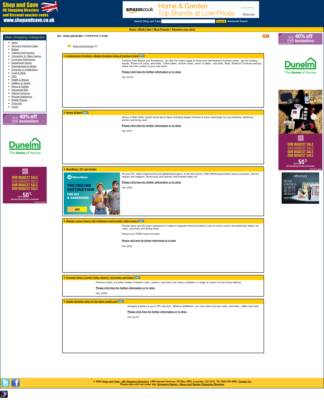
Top (59, 35)
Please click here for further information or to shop (151, 71)
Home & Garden (20, 86)
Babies (15, 49)
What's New (145, 29)
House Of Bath (74, 112)
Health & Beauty (20, 79)
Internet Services (20, 93)
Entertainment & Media (23, 66)
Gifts (14, 76)
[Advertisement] (300, 211)
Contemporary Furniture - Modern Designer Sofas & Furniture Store (102, 56)
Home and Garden (73, 35)
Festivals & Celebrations (24, 69)
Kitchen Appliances (21, 96)
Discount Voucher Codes (24, 46)
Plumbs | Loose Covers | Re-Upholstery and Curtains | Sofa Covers (101, 221)
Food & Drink (18, 73)
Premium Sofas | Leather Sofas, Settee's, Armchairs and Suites (100, 277)
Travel (14, 106)
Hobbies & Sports (21, 83)
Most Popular (161, 29)
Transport (16, 103)
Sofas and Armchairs (83, 46)
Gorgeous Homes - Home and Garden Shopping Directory (190, 384)
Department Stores (21, 62)
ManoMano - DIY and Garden (81, 169)
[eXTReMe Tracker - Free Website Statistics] (4, 397)
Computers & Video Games (26, 56)
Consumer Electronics (23, 59)
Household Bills (19, 89)
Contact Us (244, 381)
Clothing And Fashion (22, 52)
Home (14, 42)
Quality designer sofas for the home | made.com (91, 301)
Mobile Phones (19, 100)
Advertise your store (183, 29)
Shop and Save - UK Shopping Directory (125, 381)
